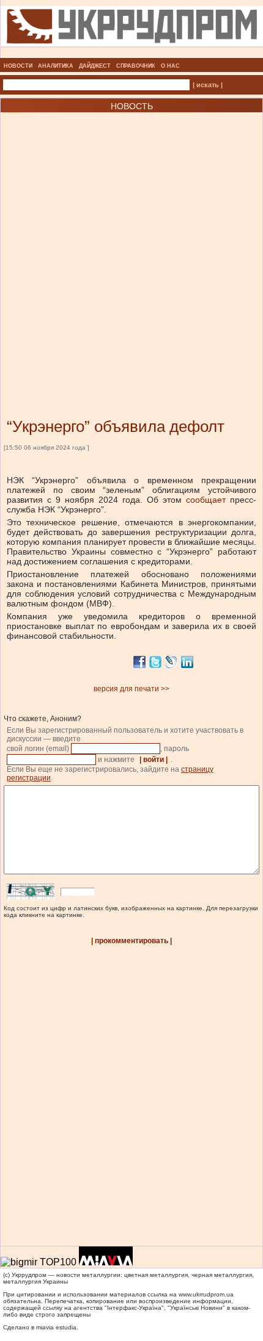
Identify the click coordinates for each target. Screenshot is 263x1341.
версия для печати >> (131, 689)
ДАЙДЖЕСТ (95, 66)
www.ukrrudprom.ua (206, 1294)
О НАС (170, 66)
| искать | (208, 84)
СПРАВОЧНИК (135, 66)
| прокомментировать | (131, 941)
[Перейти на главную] (132, 54)
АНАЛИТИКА (55, 66)
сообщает (208, 500)
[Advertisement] (131, 247)
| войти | (153, 759)
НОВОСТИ (18, 66)
